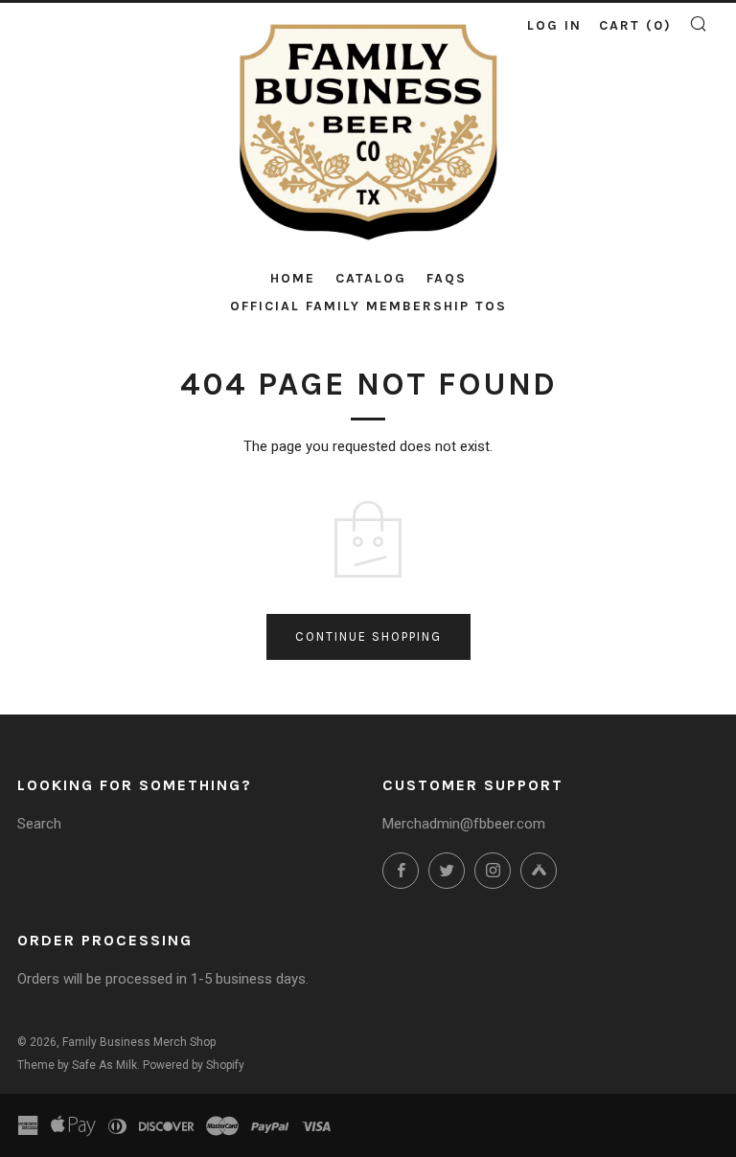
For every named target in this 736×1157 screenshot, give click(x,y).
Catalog (370, 278)
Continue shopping (368, 636)
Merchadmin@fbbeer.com (463, 823)
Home (292, 278)
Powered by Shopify (193, 1065)
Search (39, 823)
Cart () (635, 25)
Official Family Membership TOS (368, 306)
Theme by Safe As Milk (77, 1065)
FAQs (446, 278)
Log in (554, 25)
